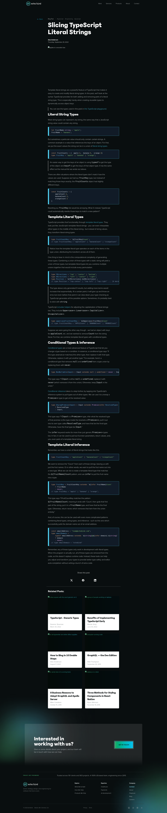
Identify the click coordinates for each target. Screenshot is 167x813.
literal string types (100, 146)
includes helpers (64, 307)
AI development (106, 793)
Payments (104, 790)
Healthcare (104, 787)
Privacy (85, 808)
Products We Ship (80, 793)
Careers (131, 799)
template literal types (94, 222)
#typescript (60, 19)
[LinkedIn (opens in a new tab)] (129, 808)
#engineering (69, 19)
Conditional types (55, 348)
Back (41, 19)
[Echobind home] (30, 784)
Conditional (53, 391)
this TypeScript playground (95, 109)
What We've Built (80, 787)
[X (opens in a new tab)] (142, 808)
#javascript (77, 19)
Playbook (132, 793)
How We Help (79, 790)
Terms (90, 808)
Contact (131, 787)
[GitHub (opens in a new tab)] (133, 808)
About (131, 790)
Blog (130, 796)
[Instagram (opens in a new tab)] (137, 808)
